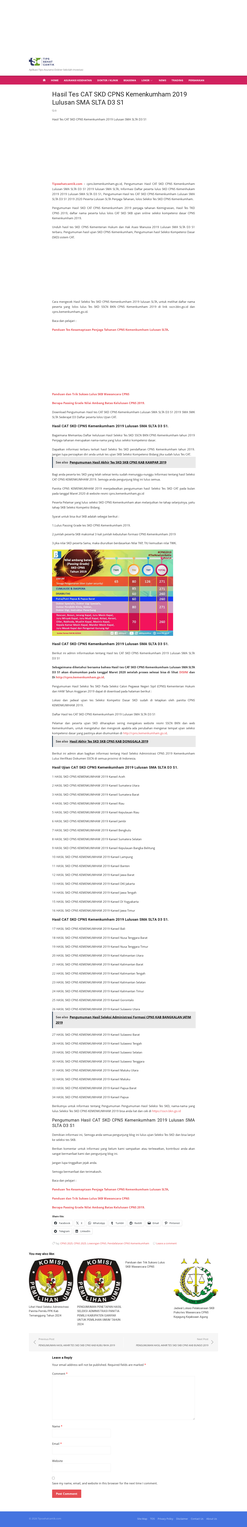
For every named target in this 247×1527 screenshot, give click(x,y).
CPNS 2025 (66, 1243)
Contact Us (197, 1518)
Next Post (172, 1342)
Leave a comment (166, 1243)
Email (57, 1444)
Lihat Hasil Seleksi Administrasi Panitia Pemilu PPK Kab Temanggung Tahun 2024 (49, 1311)
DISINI (183, 672)
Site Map (142, 1518)
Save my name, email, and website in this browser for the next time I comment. (104, 1483)
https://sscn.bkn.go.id (166, 1111)
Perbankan (196, 80)
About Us (211, 1518)
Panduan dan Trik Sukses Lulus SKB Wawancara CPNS (90, 394)
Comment (60, 1374)
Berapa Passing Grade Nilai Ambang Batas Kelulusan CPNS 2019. (98, 403)
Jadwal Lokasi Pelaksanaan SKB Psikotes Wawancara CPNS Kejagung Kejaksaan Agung (194, 1312)
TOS (152, 1518)
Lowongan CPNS (96, 1243)
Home (54, 80)
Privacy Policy (165, 1518)
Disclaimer (182, 1518)
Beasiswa (130, 80)
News (162, 80)
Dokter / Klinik (107, 80)
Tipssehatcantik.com (67, 184)
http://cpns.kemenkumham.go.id (80, 677)
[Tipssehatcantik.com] (44, 80)
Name (57, 1426)
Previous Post (77, 1342)
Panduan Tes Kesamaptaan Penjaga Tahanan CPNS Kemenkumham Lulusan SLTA (110, 330)
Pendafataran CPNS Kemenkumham (128, 1243)
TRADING (177, 80)
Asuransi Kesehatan (78, 80)
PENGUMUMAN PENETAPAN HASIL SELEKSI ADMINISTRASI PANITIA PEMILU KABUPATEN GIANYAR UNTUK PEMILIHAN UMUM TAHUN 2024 (99, 1315)
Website (57, 1461)
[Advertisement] (116, 27)
